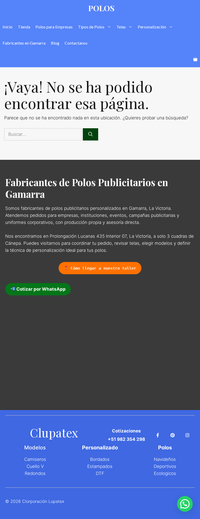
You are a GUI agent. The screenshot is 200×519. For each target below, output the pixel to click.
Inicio (7, 26)
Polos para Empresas (54, 26)
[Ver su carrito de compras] (195, 59)
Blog (55, 42)
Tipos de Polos (91, 26)
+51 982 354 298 (126, 439)
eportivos (166, 466)
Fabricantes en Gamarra (24, 42)
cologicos (166, 473)
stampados (101, 466)
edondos (37, 473)
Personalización (152, 26)
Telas (121, 26)
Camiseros (35, 459)
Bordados (100, 459)
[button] (185, 504)
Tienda (24, 26)
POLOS (101, 8)
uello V (37, 466)
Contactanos (76, 42)
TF (101, 473)
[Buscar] (90, 134)
